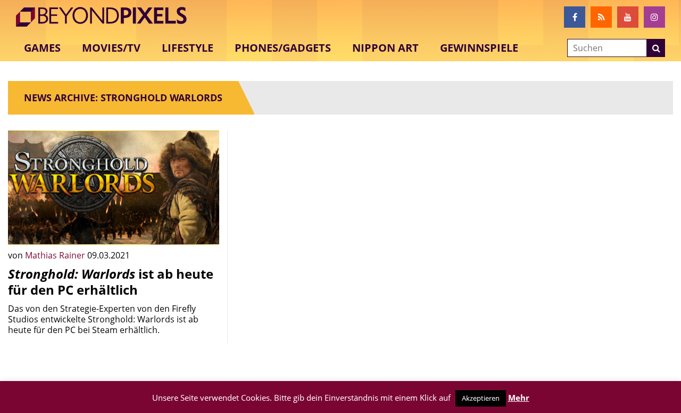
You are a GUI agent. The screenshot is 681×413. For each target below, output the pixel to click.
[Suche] (656, 48)
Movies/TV (111, 48)
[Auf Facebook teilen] (203, 228)
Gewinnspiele (479, 48)
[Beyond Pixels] (106, 17)
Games (42, 48)
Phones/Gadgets (283, 48)
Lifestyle (187, 48)
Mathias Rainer (56, 255)
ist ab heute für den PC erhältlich (110, 281)
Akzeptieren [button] (481, 398)
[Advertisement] (340, 205)
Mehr (518, 397)
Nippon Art (385, 48)
